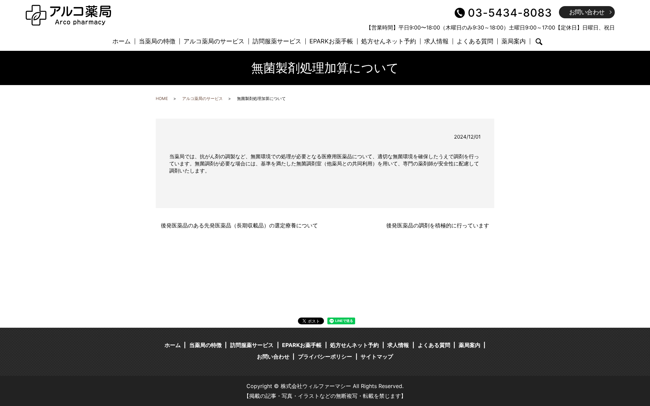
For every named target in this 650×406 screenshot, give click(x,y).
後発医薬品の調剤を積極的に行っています (437, 225)
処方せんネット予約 (388, 41)
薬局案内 (513, 41)
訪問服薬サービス (277, 41)
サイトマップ (377, 356)
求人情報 (436, 41)
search (539, 42)
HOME (162, 98)
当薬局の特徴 (157, 41)
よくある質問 (475, 41)
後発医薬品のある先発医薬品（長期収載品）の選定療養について (239, 225)
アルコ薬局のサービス (213, 41)
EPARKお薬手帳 (331, 41)
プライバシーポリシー (325, 356)
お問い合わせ (587, 12)
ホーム (121, 41)
